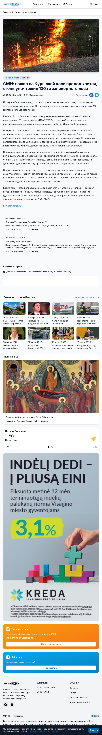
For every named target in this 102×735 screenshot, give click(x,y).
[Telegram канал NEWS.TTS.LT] (5, 704)
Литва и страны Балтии (25, 12)
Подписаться (51, 668)
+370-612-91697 (15, 229)
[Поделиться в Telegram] (97, 95)
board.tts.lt (21, 219)
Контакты (74, 688)
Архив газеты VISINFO (80, 702)
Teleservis (18, 716)
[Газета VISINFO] (91, 4)
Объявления (54, 4)
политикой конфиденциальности (43, 731)
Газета (69, 4)
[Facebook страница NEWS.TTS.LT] (12, 704)
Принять (94, 730)
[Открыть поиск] (85, 4)
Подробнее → (31, 229)
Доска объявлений (78, 697)
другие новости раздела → (86, 297)
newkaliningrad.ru (12, 205)
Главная (7, 12)
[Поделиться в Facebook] (91, 95)
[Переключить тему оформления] (96, 4)
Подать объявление (51, 644)
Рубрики (37, 4)
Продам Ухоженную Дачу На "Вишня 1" (26, 222)
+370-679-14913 (15, 251)
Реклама (74, 693)
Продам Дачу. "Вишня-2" (18, 241)
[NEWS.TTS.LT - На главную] (12, 4)
